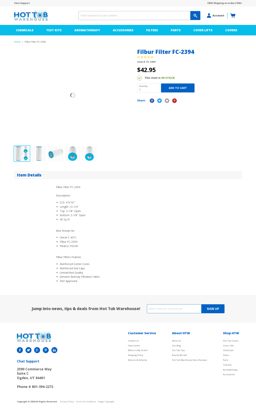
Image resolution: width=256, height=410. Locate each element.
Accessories (123, 30)
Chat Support (22, 3)
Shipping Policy (135, 355)
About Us (176, 340)
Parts (176, 30)
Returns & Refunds (137, 360)
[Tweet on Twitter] (159, 100)
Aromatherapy (87, 30)
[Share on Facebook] (152, 100)
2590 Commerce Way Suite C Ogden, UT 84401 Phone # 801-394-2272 (35, 378)
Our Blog (176, 345)
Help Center (134, 345)
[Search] (195, 15)
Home (17, 42)
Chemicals (25, 30)
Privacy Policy (67, 401)
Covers (231, 30)
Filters (152, 30)
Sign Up (213, 309)
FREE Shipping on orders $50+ (224, 3)
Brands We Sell (179, 355)
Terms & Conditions (86, 401)
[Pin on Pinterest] (174, 100)
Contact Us (133, 340)
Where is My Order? (138, 350)
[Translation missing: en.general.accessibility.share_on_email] (167, 100)
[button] (145, 57)
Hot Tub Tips (178, 350)
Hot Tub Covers (231, 340)
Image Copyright (106, 401)
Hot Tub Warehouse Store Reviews (189, 360)
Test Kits (54, 30)
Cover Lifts (203, 30)
